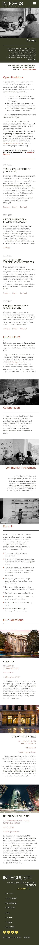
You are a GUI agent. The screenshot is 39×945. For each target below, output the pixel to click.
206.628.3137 (30, 748)
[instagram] (4, 932)
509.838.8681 (8, 672)
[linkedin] (12, 932)
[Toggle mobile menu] (34, 3)
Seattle (14, 207)
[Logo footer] (17, 876)
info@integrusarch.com (12, 677)
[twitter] (16, 932)
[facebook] (8, 932)
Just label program (13, 362)
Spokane (6, 207)
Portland (23, 207)
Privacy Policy (26, 937)
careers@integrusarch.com (13, 143)
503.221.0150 (8, 827)
